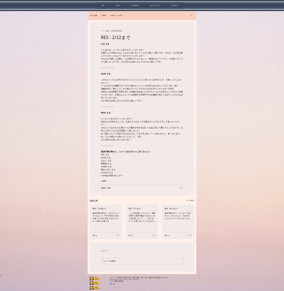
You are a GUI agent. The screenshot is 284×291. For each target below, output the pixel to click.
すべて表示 (190, 200)
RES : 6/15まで (171, 208)
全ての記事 (93, 15)
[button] (191, 15)
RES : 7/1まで (135, 208)
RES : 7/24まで (99, 208)
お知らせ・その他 (116, 15)
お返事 (104, 15)
